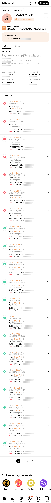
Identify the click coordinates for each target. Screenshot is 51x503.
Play (4, 10)
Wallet (6, 46)
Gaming (16, 10)
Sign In (45, 3)
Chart (17, 46)
